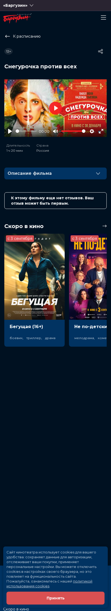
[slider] (26, 131)
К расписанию (27, 36)
